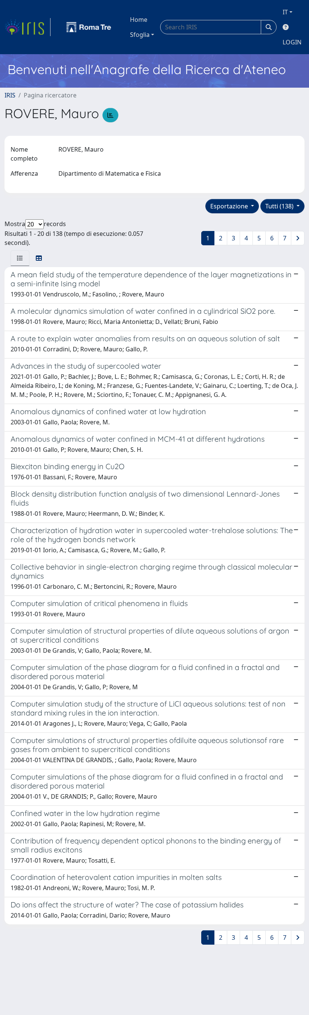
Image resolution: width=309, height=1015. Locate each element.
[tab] (20, 258)
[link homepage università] (89, 27)
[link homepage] (27, 27)
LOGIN (292, 42)
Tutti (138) (280, 206)
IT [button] (285, 12)
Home (138, 19)
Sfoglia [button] (140, 34)
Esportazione (229, 206)
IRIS (10, 95)
